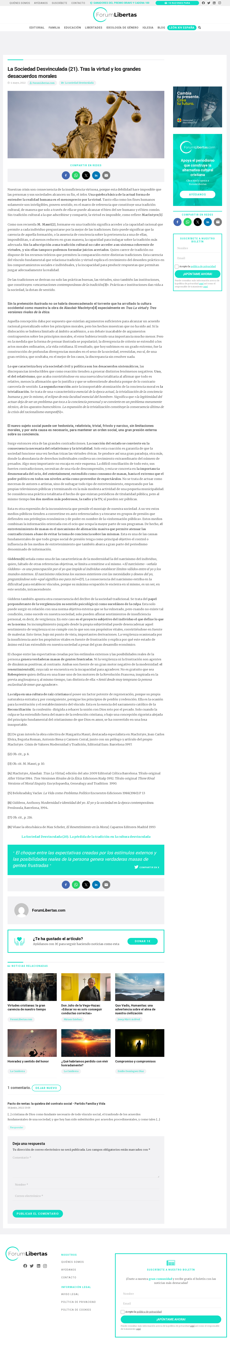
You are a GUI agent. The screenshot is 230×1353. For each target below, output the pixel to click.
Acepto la (197, 266)
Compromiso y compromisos (135, 1061)
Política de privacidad (78, 1302)
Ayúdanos (68, 1269)
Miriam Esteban (73, 1019)
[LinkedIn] (214, 3)
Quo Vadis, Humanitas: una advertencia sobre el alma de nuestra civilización (135, 1009)
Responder (16, 1127)
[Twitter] (208, 3)
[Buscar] (199, 27)
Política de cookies (76, 1309)
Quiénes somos (72, 1262)
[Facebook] (203, 3)
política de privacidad (203, 266)
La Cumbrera (17, 1071)
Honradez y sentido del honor (28, 1061)
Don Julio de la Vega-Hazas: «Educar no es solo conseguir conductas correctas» (81, 1009)
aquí (201, 283)
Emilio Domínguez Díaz (131, 1071)
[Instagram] (219, 3)
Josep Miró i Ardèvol (129, 1019)
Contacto (68, 1277)
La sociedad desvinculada (79, 82)
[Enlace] (115, 14)
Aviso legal (70, 1294)
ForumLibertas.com (43, 83)
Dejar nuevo (46, 1088)
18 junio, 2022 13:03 (19, 1107)
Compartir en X (149, 867)
